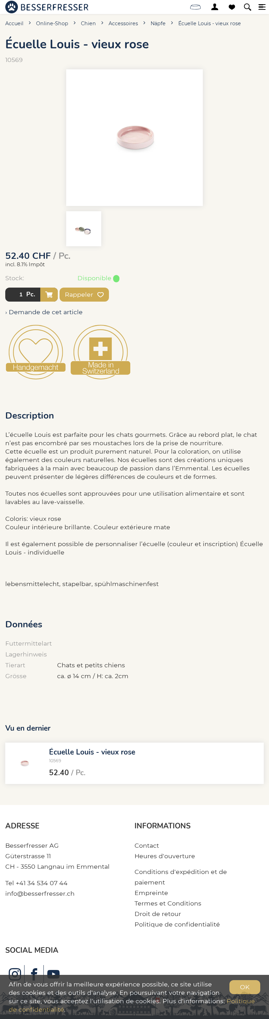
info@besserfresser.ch (40, 893)
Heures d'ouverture (164, 856)
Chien (88, 23)
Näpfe (158, 23)
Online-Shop (52, 23)
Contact (146, 845)
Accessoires (123, 23)
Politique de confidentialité (177, 924)
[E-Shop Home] (46, 7)
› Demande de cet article (44, 312)
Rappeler (80, 294)
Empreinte (151, 892)
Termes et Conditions (167, 903)
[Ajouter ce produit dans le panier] (49, 295)
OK (245, 987)
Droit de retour (157, 913)
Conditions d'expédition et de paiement (180, 877)
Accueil (14, 23)
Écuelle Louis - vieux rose (209, 23)
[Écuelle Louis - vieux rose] (25, 763)
